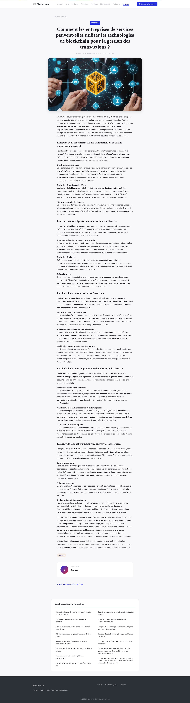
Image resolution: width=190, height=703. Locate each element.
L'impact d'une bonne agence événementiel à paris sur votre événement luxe (115, 628)
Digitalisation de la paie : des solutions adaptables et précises (74, 650)
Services (126, 4)
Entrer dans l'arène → (147, 4)
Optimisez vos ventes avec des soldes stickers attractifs (71, 620)
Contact (123, 685)
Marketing (116, 4)
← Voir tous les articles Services (70, 584)
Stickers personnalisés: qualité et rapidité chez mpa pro (73, 664)
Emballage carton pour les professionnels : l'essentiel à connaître (112, 620)
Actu (67, 4)
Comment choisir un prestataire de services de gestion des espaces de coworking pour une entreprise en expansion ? (114, 651)
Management (105, 4)
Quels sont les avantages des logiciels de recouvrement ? (70, 657)
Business (75, 4)
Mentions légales (111, 685)
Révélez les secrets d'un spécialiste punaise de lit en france (73, 635)
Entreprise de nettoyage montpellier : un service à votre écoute (73, 628)
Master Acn (41, 4)
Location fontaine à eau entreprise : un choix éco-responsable (115, 642)
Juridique (94, 4)
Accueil (60, 4)
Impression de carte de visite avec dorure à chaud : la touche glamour (73, 613)
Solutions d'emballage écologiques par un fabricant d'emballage (115, 635)
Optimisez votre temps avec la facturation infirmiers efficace (116, 613)
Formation (84, 4)
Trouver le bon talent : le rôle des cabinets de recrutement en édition (71, 642)
